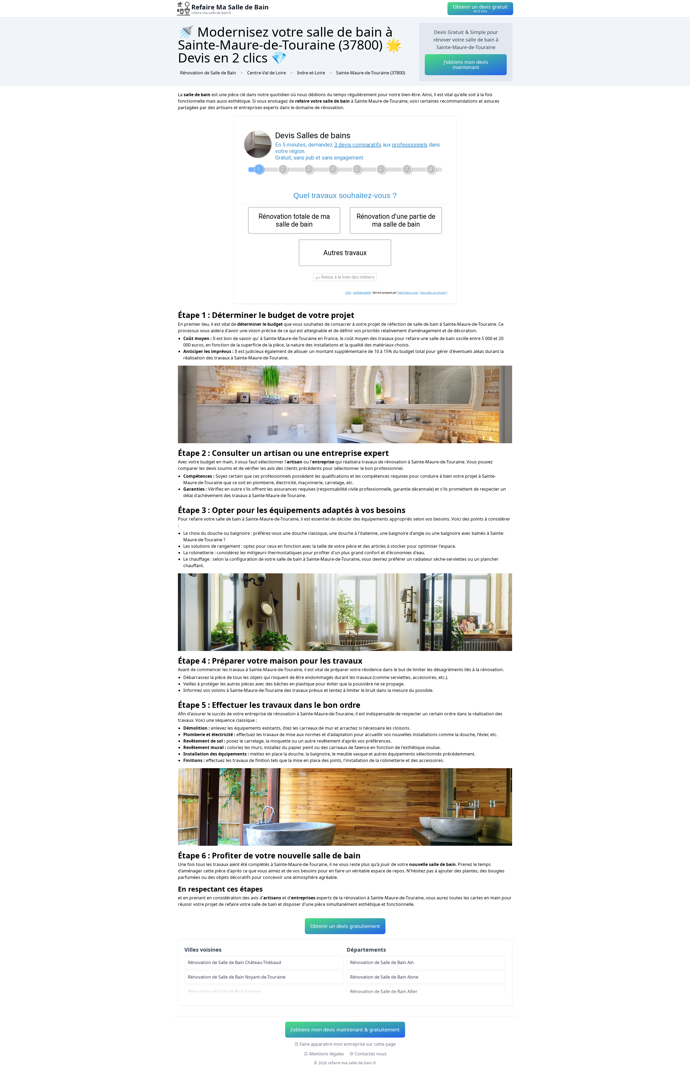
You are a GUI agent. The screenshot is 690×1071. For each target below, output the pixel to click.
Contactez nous (371, 1054)
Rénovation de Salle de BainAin (382, 962)
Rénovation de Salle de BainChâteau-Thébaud (234, 962)
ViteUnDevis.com (407, 292)
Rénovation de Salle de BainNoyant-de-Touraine (236, 977)
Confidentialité (362, 292)
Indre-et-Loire (311, 73)
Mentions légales (326, 1054)
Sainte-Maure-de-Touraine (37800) (370, 73)
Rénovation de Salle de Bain (208, 73)
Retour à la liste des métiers (347, 277)
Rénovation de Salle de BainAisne (384, 977)
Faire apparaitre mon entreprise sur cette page (348, 1044)
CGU (348, 292)
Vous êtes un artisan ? (433, 292)
